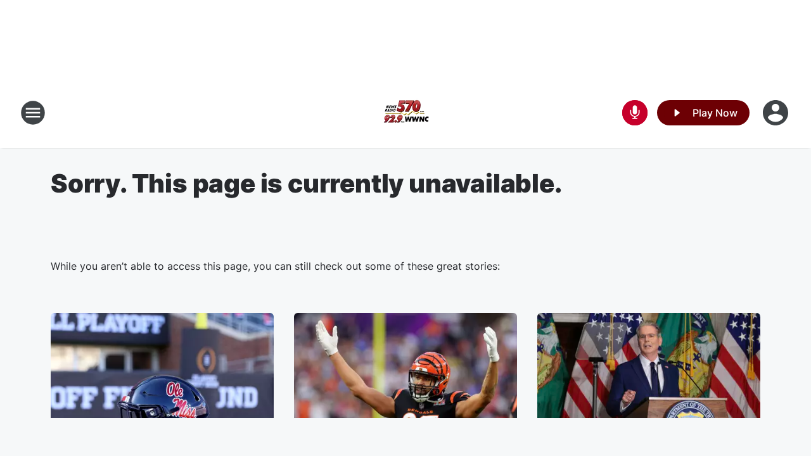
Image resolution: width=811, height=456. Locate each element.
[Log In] (777, 112)
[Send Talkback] (635, 112)
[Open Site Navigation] (33, 112)
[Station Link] (405, 113)
